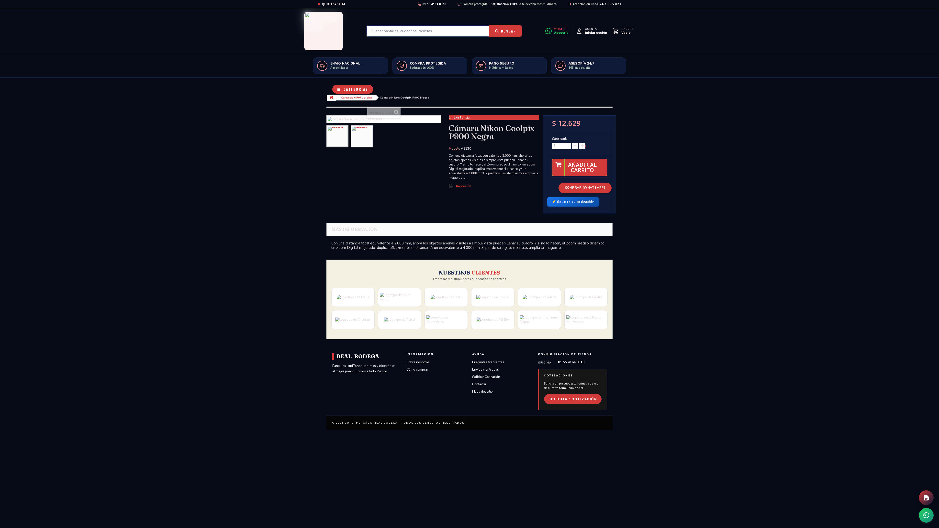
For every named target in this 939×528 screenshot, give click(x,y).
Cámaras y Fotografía (356, 97)
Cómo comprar (417, 369)
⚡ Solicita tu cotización (573, 201)
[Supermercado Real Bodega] (323, 31)
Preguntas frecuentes (488, 362)
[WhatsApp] (926, 515)
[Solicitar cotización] (926, 497)
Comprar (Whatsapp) (585, 188)
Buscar (508, 31)
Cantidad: (559, 139)
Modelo (454, 148)
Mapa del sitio (482, 391)
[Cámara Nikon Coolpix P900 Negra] (337, 136)
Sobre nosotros (418, 362)
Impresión (463, 186)
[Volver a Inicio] (331, 98)
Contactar (479, 384)
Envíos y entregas (485, 369)
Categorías (352, 89)
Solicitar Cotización (486, 376)
